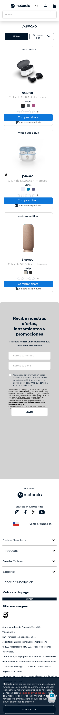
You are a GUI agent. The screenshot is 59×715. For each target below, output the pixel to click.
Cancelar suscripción (17, 582)
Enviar (29, 411)
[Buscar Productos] (53, 14)
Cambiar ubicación (41, 523)
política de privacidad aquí (33, 693)
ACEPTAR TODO (29, 709)
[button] (23, 106)
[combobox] (29, 14)
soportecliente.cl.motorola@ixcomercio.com (24, 642)
